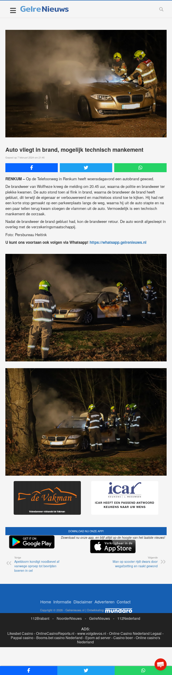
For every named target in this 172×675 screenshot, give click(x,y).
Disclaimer (82, 602)
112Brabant (40, 618)
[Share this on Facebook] (31, 167)
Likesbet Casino (20, 633)
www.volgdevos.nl (91, 633)
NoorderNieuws (69, 618)
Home (45, 602)
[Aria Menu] (12, 10)
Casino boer (123, 637)
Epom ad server (97, 637)
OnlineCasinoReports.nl (55, 633)
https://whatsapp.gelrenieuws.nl (118, 242)
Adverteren (104, 602)
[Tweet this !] (86, 167)
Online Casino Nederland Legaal (135, 633)
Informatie (62, 602)
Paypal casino (22, 637)
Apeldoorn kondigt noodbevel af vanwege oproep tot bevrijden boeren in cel (36, 564)
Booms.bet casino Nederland (59, 637)
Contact (124, 602)
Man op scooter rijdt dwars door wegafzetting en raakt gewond (135, 562)
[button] (161, 664)
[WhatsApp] (140, 167)
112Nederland (128, 618)
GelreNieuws (99, 618)
